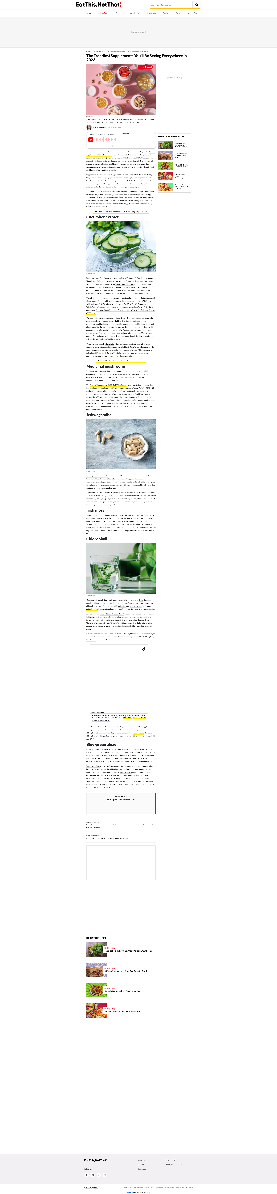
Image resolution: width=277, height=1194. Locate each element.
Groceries (120, 13)
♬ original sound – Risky (101, 720)
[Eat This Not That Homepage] (99, 4)
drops (141, 600)
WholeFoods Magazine (124, 284)
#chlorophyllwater (139, 717)
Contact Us (142, 1169)
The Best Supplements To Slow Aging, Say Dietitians (126, 211)
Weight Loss (135, 13)
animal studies (92, 609)
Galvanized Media (137, 1187)
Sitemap (141, 1164)
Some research (126, 772)
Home (88, 51)
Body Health (92, 838)
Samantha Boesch (102, 127)
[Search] (196, 4)
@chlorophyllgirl (97, 712)
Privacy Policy (171, 1160)
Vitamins (127, 838)
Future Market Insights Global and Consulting (104, 758)
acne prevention (136, 606)
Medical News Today (115, 524)
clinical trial (109, 344)
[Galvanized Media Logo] (91, 1187)
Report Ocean (138, 732)
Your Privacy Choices (141, 1192)
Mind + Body (193, 13)
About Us (141, 1160)
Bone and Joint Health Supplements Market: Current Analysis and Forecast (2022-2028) (120, 311)
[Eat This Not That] (121, 796)
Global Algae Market (140, 758)
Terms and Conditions (174, 1164)
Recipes (166, 13)
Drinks (178, 13)
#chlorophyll (127, 717)
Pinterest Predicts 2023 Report (112, 613)
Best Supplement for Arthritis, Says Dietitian (126, 360)
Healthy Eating (103, 13)
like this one (91, 639)
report (108, 385)
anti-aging (122, 606)
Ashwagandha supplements (97, 475)
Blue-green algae (93, 766)
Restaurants (152, 13)
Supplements (114, 838)
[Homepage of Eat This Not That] (96, 1160)
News (88, 13)
